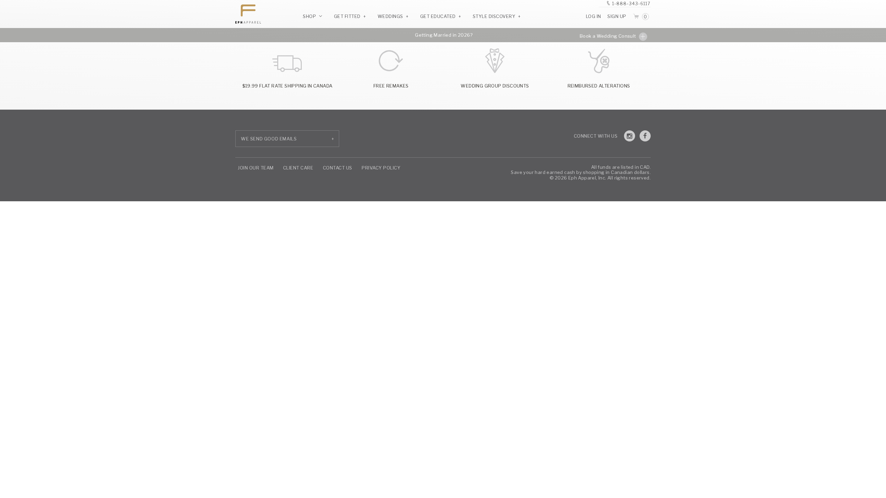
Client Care (298, 167)
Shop (310, 16)
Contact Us (337, 167)
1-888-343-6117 (631, 3)
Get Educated (438, 16)
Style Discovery (494, 16)
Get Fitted (347, 16)
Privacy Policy (381, 167)
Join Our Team (256, 167)
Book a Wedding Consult (608, 36)
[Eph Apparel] (245, 14)
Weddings (390, 16)
